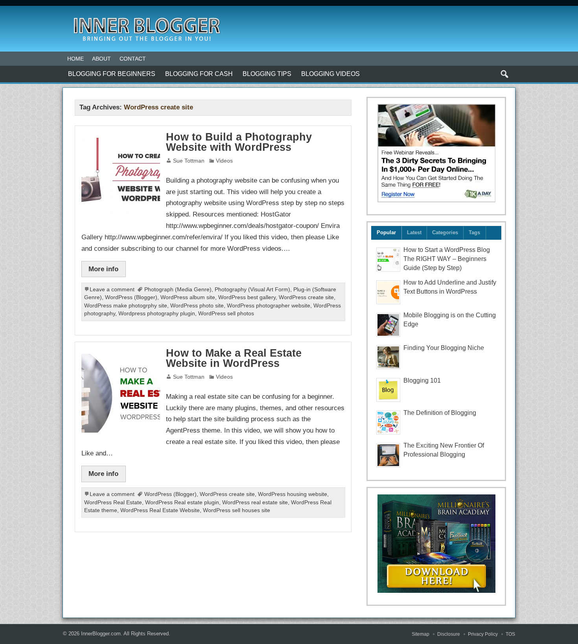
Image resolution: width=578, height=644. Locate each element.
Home (75, 59)
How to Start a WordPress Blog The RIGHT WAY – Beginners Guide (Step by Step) (446, 258)
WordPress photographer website (268, 306)
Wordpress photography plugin (156, 313)
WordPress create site (306, 297)
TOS (510, 634)
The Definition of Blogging (439, 412)
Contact (133, 59)
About (101, 59)
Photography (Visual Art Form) (252, 289)
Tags (474, 232)
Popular (386, 232)
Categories (445, 232)
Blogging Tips (267, 73)
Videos (224, 161)
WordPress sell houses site (236, 510)
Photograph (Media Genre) (178, 289)
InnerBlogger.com (101, 634)
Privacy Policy (483, 634)
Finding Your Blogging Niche (443, 347)
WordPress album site (187, 297)
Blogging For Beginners (111, 73)
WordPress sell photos (226, 313)
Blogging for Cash (199, 73)
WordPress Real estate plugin (182, 502)
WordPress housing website (292, 494)
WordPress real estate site (255, 502)
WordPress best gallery (247, 297)
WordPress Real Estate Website (160, 510)
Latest (414, 232)
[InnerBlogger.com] (146, 15)
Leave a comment (112, 289)
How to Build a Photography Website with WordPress (239, 142)
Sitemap (420, 634)
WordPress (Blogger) (131, 297)
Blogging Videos (330, 73)
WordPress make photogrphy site (125, 306)
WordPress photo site (197, 306)
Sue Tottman (188, 161)
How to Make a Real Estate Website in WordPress (234, 358)
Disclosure (448, 634)
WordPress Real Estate (113, 502)
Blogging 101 (422, 380)
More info (103, 269)
